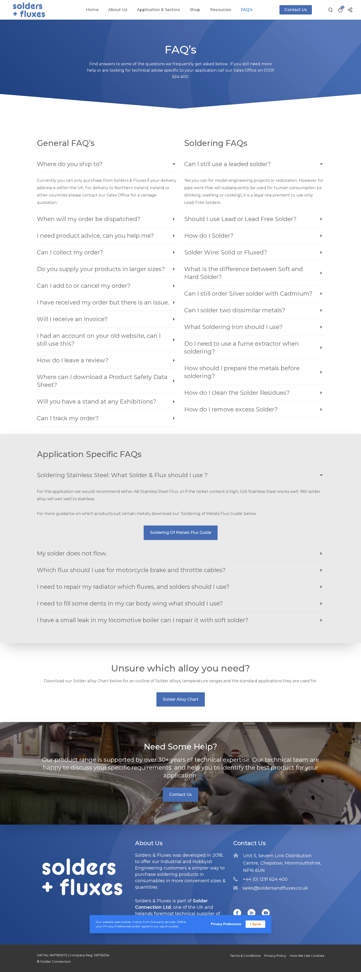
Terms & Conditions (245, 956)
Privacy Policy (275, 956)
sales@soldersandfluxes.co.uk (275, 888)
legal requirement (272, 195)
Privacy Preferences (226, 924)
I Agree (255, 924)
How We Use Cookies (307, 956)
